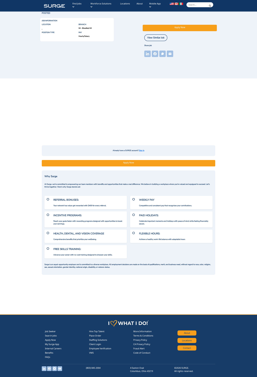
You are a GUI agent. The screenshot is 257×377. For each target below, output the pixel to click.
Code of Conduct (141, 352)
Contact (187, 347)
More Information (142, 331)
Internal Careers (53, 348)
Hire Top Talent (96, 331)
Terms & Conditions (143, 335)
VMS (91, 352)
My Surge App (52, 344)
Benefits (49, 352)
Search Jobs (51, 335)
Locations (125, 3)
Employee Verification (100, 348)
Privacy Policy (140, 339)
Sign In (141, 150)
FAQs (47, 357)
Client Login (95, 344)
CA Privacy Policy (141, 344)
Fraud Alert (139, 348)
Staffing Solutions (98, 339)
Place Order (95, 335)
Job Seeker (50, 331)
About (140, 3)
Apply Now (179, 27)
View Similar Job (155, 37)
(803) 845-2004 (93, 367)
